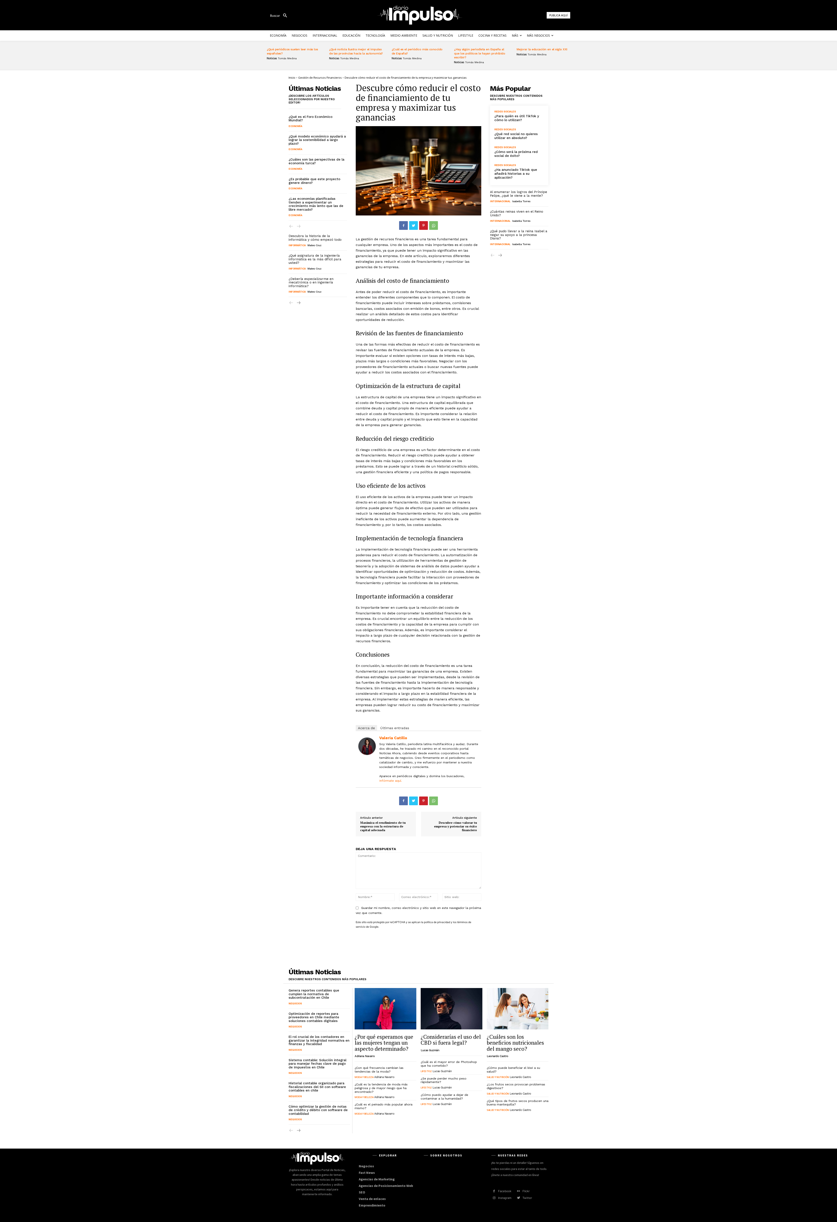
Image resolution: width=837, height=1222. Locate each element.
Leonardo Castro (497, 1056)
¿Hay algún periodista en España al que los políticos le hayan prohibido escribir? (479, 53)
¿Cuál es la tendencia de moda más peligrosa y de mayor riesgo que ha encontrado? (381, 1088)
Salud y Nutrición (498, 1077)
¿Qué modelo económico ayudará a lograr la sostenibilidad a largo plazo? (317, 140)
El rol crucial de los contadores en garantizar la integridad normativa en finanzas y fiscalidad (319, 1040)
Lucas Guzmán (430, 1050)
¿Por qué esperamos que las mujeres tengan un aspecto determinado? (384, 1042)
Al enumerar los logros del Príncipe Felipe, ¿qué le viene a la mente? (518, 194)
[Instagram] (494, 1198)
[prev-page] (291, 226)
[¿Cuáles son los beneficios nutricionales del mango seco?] (517, 1008)
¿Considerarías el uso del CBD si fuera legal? (451, 1039)
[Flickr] (518, 1191)
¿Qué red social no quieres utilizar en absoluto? (516, 136)
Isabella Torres (521, 201)
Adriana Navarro (365, 1056)
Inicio (292, 78)
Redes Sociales (505, 111)
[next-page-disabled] (298, 226)
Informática (297, 245)
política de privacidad (437, 922)
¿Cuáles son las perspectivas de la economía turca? (316, 161)
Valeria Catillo (393, 738)
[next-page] (298, 303)
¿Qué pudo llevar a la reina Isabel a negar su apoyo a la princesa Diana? (518, 234)
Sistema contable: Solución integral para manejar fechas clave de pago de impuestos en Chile (317, 1063)
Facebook (504, 1191)
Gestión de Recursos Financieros (320, 78)
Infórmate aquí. (390, 780)
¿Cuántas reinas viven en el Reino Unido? (516, 213)
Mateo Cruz (314, 245)
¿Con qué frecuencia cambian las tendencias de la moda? (379, 1069)
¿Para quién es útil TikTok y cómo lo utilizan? (516, 118)
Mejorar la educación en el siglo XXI (542, 49)
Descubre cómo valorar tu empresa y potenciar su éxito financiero (455, 826)
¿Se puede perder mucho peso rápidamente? (443, 1080)
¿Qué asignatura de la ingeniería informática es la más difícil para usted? (315, 259)
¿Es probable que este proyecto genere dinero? (314, 181)
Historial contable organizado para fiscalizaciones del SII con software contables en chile (317, 1086)
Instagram (504, 1198)
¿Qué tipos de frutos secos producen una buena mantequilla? (517, 1102)
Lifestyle (426, 1071)
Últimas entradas (394, 728)
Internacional (500, 201)
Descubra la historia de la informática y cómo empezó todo (315, 238)
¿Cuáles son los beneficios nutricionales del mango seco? (515, 1042)
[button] (280, 15)
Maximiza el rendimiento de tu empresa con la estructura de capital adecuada (383, 826)
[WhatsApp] (433, 225)
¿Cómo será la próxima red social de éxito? (516, 154)
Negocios (295, 1003)
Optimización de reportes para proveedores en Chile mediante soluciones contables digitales (314, 1017)
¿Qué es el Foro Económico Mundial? (310, 118)
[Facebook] (403, 225)
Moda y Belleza (364, 1077)
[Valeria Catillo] (367, 746)
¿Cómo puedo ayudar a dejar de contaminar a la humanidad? (444, 1096)
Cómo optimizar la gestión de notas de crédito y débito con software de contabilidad (318, 1110)
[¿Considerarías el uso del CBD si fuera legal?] (451, 1008)
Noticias (272, 58)
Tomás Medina (287, 58)
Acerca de (366, 728)
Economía (295, 126)
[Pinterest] (423, 225)
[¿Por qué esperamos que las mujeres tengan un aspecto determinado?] (385, 1008)
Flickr (526, 1191)
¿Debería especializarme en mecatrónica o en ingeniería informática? (311, 282)
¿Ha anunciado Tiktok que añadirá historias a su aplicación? (515, 174)
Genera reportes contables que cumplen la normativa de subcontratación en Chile (314, 994)
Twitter (527, 1198)
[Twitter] (413, 225)
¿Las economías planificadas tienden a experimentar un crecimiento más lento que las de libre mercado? (316, 204)
